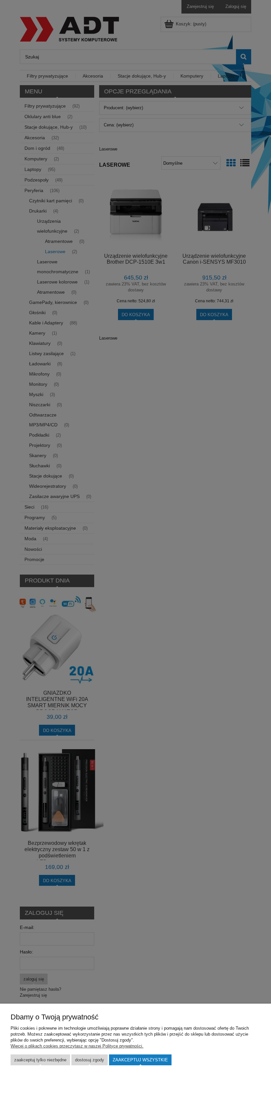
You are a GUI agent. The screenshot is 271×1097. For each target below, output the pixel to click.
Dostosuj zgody (89, 1059)
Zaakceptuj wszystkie (140, 1059)
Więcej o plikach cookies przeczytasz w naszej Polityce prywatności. (77, 1046)
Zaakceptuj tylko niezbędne (40, 1059)
